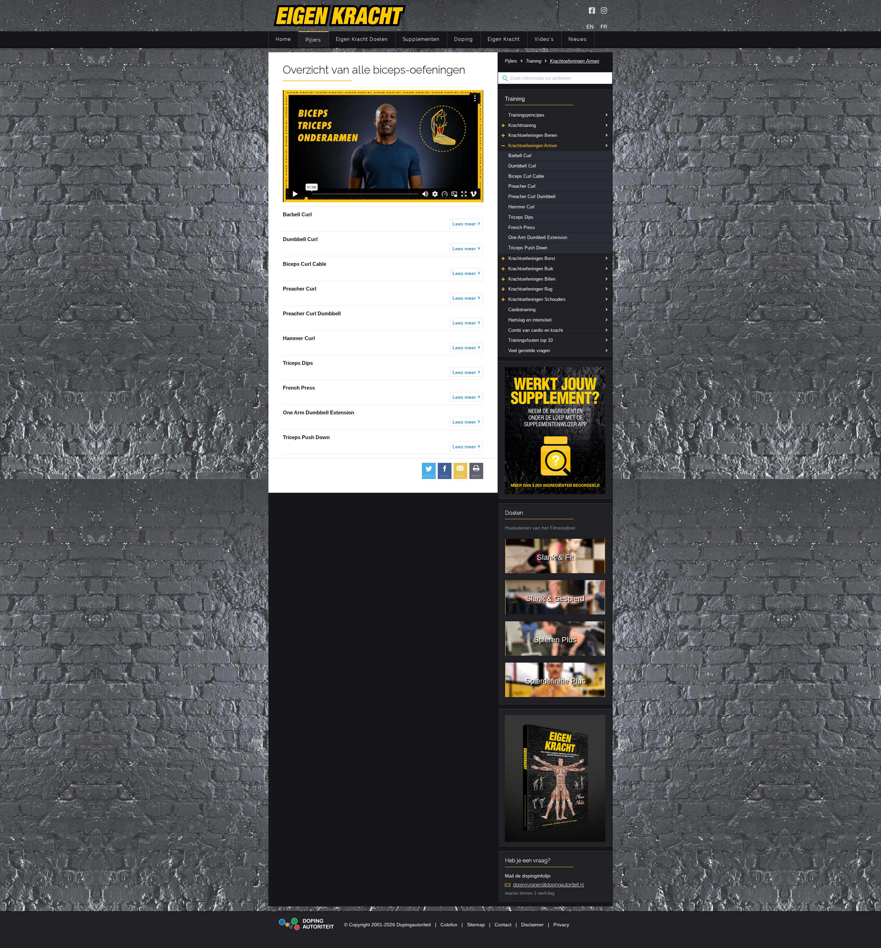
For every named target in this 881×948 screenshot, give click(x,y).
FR (604, 27)
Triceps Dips (520, 217)
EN (590, 27)
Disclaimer (532, 924)
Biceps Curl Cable (526, 176)
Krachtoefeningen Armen (532, 145)
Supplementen (421, 39)
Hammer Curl (521, 206)
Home (283, 39)
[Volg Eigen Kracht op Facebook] (592, 10)
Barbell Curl (519, 155)
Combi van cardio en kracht (535, 330)
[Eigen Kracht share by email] (460, 471)
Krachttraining (522, 125)
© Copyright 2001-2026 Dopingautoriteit (387, 924)
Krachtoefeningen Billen (531, 279)
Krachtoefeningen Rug (530, 289)
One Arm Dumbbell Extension (537, 237)
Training (533, 61)
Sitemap (476, 924)
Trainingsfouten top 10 (530, 340)
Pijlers (313, 40)
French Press (521, 227)
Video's (544, 39)
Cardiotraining (521, 309)
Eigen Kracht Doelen (362, 39)
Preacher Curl (521, 186)
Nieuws (578, 39)
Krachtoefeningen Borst (531, 258)
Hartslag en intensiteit (530, 320)
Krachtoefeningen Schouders (537, 299)
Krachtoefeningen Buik (530, 268)
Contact (503, 924)
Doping (463, 39)
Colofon (448, 924)
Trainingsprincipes (526, 115)
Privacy (561, 924)
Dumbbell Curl (522, 165)
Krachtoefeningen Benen (532, 135)
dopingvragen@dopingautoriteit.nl (548, 884)
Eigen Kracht (504, 39)
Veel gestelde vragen (529, 350)
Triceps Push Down (527, 247)
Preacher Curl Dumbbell (531, 196)
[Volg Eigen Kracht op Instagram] (604, 10)
